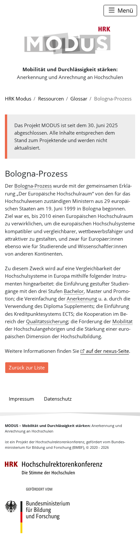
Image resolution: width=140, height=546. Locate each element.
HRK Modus (18, 98)
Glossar (78, 98)
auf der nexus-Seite (107, 351)
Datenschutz (58, 398)
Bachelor (74, 291)
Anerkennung (82, 298)
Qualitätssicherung (47, 321)
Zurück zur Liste (27, 367)
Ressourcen (51, 98)
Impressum (21, 398)
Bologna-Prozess (33, 185)
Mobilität (122, 321)
